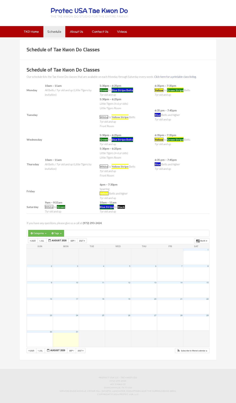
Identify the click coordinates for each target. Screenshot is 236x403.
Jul (42, 240)
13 (155, 282)
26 (129, 315)
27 (155, 315)
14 (181, 282)
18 (103, 299)
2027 (81, 240)
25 (103, 315)
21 (181, 299)
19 (129, 299)
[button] (192, 350)
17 (77, 299)
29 (207, 315)
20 (155, 299)
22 (207, 299)
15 (207, 282)
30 (51, 331)
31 (77, 331)
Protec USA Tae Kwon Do (89, 10)
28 (181, 315)
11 (103, 282)
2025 (33, 240)
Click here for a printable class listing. (175, 76)
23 (51, 315)
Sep (72, 240)
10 (77, 282)
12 (129, 282)
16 (51, 299)
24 (77, 315)
